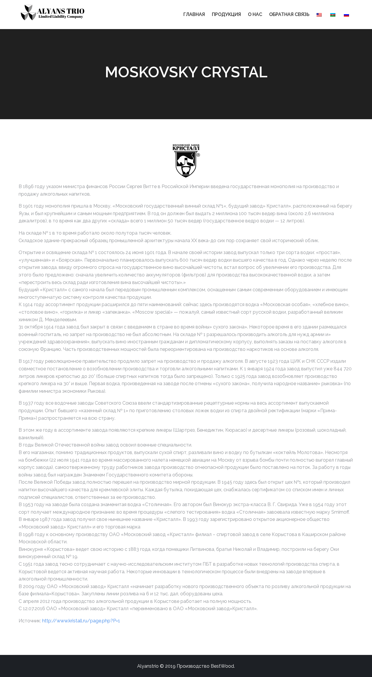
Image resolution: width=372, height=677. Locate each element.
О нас (255, 14)
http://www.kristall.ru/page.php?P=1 (81, 621)
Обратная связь (289, 14)
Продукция (226, 14)
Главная (194, 14)
